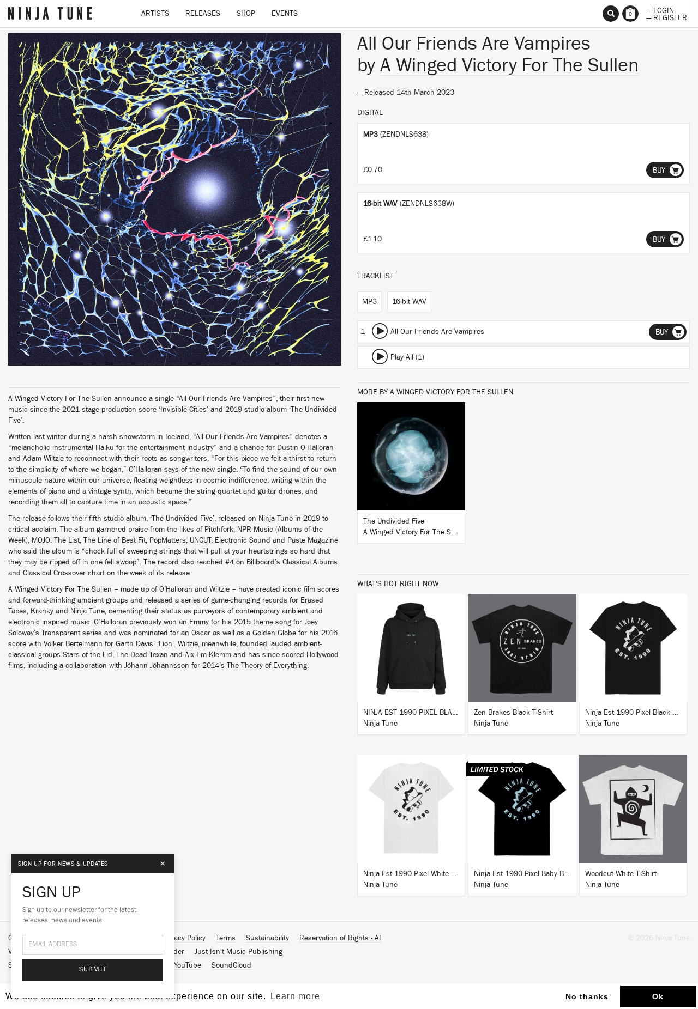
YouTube (187, 965)
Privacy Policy (184, 938)
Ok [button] (658, 996)
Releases (202, 13)
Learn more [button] (295, 996)
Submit (93, 969)
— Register (666, 17)
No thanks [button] (587, 996)
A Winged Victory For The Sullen (509, 65)
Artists (155, 13)
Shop (246, 13)
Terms (226, 938)
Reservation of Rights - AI (340, 938)
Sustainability (267, 938)
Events (285, 13)
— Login (660, 10)
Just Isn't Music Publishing (238, 952)
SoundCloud (231, 965)
